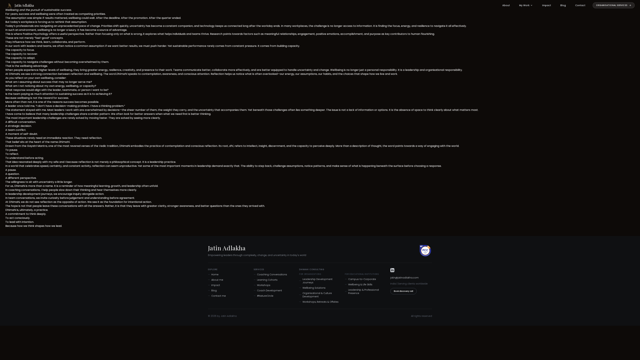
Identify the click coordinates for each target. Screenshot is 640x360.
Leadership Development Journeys (315, 281)
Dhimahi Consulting (311, 269)
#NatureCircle (263, 296)
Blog (563, 5)
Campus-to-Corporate (360, 279)
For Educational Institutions (362, 274)
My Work (524, 5)
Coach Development (268, 290)
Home (213, 274)
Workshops (262, 285)
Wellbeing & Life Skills (358, 284)
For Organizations (310, 274)
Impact (546, 5)
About (506, 5)
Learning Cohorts (266, 280)
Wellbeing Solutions (312, 288)
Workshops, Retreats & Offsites (318, 302)
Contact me (217, 296)
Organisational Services (612, 5)
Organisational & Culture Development (315, 295)
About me (215, 280)
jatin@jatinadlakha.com (404, 277)
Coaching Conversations (270, 274)
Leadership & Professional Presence (362, 291)
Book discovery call (403, 291)
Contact (580, 5)
